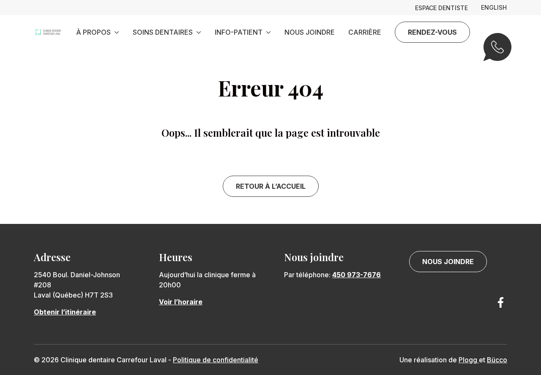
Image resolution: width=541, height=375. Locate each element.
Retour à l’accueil (271, 186)
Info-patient (238, 32)
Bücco (497, 360)
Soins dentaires (163, 32)
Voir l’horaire (180, 302)
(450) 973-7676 (497, 52)
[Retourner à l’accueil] (48, 32)
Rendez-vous (432, 32)
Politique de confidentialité (215, 360)
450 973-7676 (356, 274)
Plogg (469, 360)
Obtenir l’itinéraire (65, 312)
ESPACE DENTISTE (441, 8)
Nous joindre (309, 32)
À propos (93, 32)
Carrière (364, 32)
